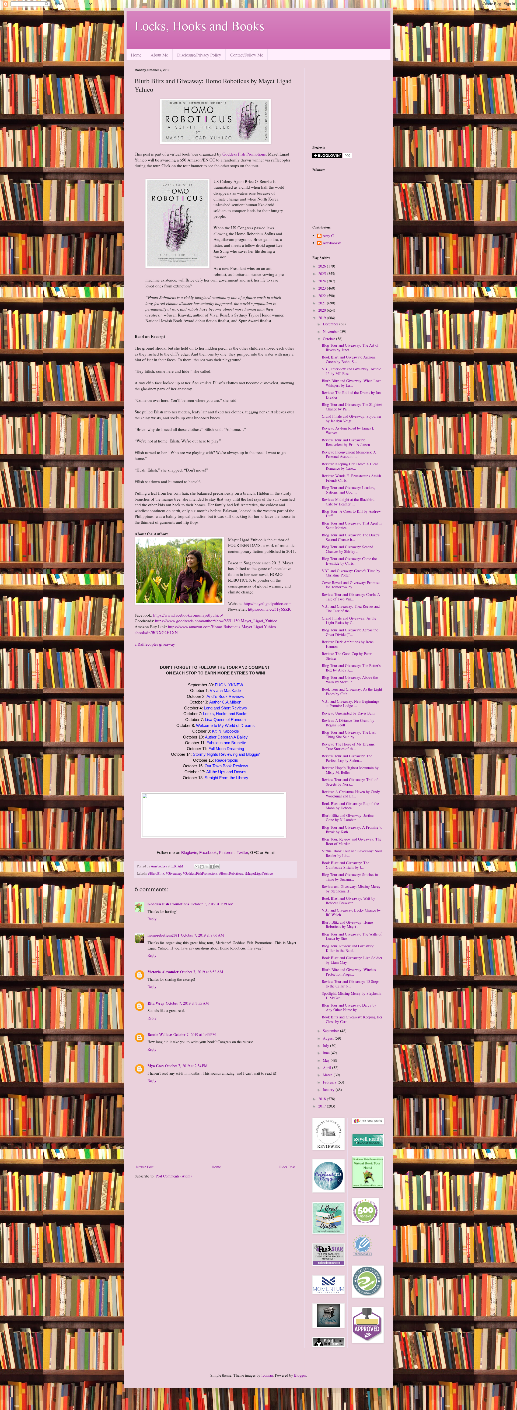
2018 (322, 1098)
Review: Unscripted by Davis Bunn (348, 713)
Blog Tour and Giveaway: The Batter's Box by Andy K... (351, 668)
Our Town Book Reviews (226, 766)
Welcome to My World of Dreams (225, 725)
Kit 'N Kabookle (225, 731)
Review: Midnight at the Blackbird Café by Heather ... (348, 502)
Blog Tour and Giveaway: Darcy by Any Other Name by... (349, 1007)
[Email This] (196, 866)
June (327, 1052)
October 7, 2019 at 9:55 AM (187, 1003)
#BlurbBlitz (156, 873)
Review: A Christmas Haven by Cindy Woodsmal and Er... (351, 794)
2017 (322, 1106)
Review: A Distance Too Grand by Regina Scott (348, 722)
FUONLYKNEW (229, 685)
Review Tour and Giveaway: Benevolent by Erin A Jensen (346, 442)
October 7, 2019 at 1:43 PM (194, 1034)
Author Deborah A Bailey (226, 737)
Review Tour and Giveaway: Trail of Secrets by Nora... (350, 782)
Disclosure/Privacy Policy (199, 55)
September (331, 1030)
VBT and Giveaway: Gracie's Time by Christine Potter (351, 573)
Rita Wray (156, 1003)
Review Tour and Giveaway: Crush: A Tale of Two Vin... (351, 597)
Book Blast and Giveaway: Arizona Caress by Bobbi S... (348, 359)
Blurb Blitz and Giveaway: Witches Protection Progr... (349, 972)
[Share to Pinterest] (217, 866)
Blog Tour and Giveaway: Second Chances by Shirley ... (347, 549)
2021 (322, 302)
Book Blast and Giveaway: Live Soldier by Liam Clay (352, 960)
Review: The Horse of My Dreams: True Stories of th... (348, 746)
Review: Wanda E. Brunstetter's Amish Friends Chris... (351, 478)
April (327, 1067)
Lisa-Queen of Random (225, 719)
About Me (159, 55)
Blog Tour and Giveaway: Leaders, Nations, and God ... (348, 490)
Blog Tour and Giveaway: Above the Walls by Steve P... (350, 679)
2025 (322, 273)
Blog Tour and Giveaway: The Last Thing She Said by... (349, 734)
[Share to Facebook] (212, 866)
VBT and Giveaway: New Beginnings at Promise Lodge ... (350, 703)
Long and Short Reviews (225, 708)
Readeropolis (226, 760)
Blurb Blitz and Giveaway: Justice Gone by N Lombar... (347, 817)
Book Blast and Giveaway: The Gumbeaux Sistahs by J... (345, 865)
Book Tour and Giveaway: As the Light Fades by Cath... (352, 691)
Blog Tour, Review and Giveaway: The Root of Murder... (351, 841)
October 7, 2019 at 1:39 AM (212, 903)
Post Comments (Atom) (174, 1176)
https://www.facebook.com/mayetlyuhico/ (188, 615)
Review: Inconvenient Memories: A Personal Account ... (349, 454)
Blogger (300, 1375)
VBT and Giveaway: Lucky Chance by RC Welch (351, 912)
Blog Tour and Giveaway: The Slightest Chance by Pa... (352, 407)
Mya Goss (155, 1065)
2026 (322, 266)
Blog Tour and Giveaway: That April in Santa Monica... (352, 525)
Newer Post (144, 1166)
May (327, 1060)
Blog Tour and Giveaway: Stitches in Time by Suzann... (350, 877)
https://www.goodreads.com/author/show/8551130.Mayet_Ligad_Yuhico (216, 620)
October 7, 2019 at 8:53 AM (201, 971)
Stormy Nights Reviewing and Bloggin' (226, 754)
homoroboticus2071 (163, 935)
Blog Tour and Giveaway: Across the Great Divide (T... (350, 632)
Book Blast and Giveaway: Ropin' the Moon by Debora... (350, 806)
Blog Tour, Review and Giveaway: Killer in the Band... (348, 948)
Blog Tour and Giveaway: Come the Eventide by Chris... (349, 561)
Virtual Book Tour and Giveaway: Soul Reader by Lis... (352, 853)
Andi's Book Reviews (225, 696)
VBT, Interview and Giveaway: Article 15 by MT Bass (351, 371)
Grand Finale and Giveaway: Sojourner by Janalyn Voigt (352, 418)
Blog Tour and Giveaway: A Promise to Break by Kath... (352, 829)
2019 (322, 317)
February (330, 1082)
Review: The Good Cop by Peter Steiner (347, 656)
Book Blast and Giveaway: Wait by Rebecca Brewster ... (348, 900)
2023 (322, 288)
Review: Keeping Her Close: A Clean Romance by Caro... (350, 466)
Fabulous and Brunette (226, 742)
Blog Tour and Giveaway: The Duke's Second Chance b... (350, 537)
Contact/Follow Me (246, 55)
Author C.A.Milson (225, 702)
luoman (267, 1375)
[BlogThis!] (201, 866)
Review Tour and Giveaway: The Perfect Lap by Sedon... (347, 758)
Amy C (328, 236)
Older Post (287, 1166)
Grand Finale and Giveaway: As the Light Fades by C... (349, 620)
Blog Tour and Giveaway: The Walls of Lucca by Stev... (352, 936)
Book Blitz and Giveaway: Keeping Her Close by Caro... (352, 1019)
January (329, 1089)
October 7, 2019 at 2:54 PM (186, 1065)
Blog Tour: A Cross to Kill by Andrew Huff (351, 513)
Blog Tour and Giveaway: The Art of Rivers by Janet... (350, 347)
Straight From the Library (226, 777)
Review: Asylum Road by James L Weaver (348, 430)
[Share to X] (206, 866)
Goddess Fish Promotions (244, 154)
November (331, 331)
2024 (322, 280)
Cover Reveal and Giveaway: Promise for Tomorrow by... (350, 585)
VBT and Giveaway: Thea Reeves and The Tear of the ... (351, 608)
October (329, 338)
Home (136, 55)
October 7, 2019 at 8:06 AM (202, 935)
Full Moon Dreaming (226, 748)
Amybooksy (332, 243)
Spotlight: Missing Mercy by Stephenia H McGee (351, 995)
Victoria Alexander (163, 972)
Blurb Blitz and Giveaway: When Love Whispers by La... (351, 383)
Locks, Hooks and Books (199, 25)
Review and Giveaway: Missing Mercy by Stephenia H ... (351, 889)
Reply (152, 918)
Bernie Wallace (160, 1034)
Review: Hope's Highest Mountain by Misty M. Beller (350, 770)
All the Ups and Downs (226, 771)
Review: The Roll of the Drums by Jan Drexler (351, 395)
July (326, 1045)
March (328, 1074)
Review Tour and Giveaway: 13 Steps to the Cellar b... (350, 984)
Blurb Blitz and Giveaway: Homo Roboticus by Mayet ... (347, 924)
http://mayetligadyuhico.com (268, 603)
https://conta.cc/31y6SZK (269, 609)
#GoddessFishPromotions (200, 873)
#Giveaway (173, 873)
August (329, 1038)
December (331, 323)
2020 (322, 310)
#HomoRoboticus (231, 873)
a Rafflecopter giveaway (155, 644)
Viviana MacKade (225, 690)
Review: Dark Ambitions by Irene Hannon (347, 644)
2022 (322, 295)
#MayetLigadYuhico (258, 873)
